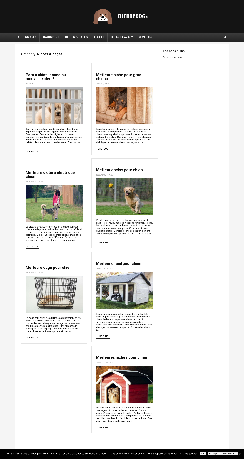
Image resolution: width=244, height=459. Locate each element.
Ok (203, 453)
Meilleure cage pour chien (49, 267)
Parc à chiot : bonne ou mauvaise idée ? (46, 77)
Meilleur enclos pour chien (119, 170)
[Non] (239, 454)
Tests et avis (120, 37)
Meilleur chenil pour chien (118, 263)
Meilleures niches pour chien (121, 357)
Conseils (145, 37)
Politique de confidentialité (222, 453)
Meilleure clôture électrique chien (50, 174)
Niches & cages (76, 37)
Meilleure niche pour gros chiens (118, 77)
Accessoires (27, 37)
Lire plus (32, 151)
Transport (51, 37)
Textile (99, 37)
